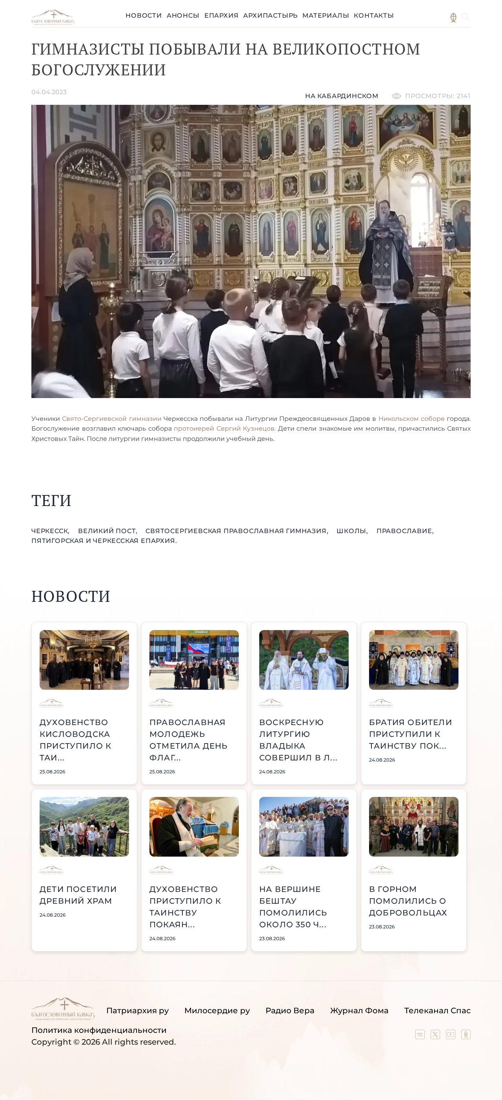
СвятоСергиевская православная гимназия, (238, 531)
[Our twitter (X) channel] (436, 1036)
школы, (353, 531)
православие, (405, 531)
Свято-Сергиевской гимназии (111, 418)
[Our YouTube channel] (451, 1036)
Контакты (374, 15)
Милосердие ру (217, 1010)
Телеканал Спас (437, 1010)
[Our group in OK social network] (466, 1036)
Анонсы (183, 15)
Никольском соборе (411, 418)
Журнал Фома (359, 1010)
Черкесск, (51, 531)
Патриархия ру (137, 1010)
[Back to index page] (52, 23)
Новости (144, 15)
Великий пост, (108, 531)
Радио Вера (290, 1010)
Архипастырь (270, 15)
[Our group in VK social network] (421, 1036)
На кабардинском (341, 96)
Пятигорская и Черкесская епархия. (104, 541)
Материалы (325, 15)
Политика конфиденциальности (99, 1030)
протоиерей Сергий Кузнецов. (225, 428)
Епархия (221, 15)
